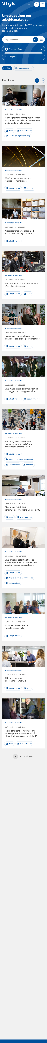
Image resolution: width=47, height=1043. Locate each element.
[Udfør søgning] (35, 39)
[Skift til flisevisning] (37, 80)
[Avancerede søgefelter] (41, 39)
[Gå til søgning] (36, 4)
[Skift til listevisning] (43, 80)
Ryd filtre (7, 68)
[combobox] (23, 49)
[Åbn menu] (42, 4)
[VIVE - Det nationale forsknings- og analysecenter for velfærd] (8, 4)
